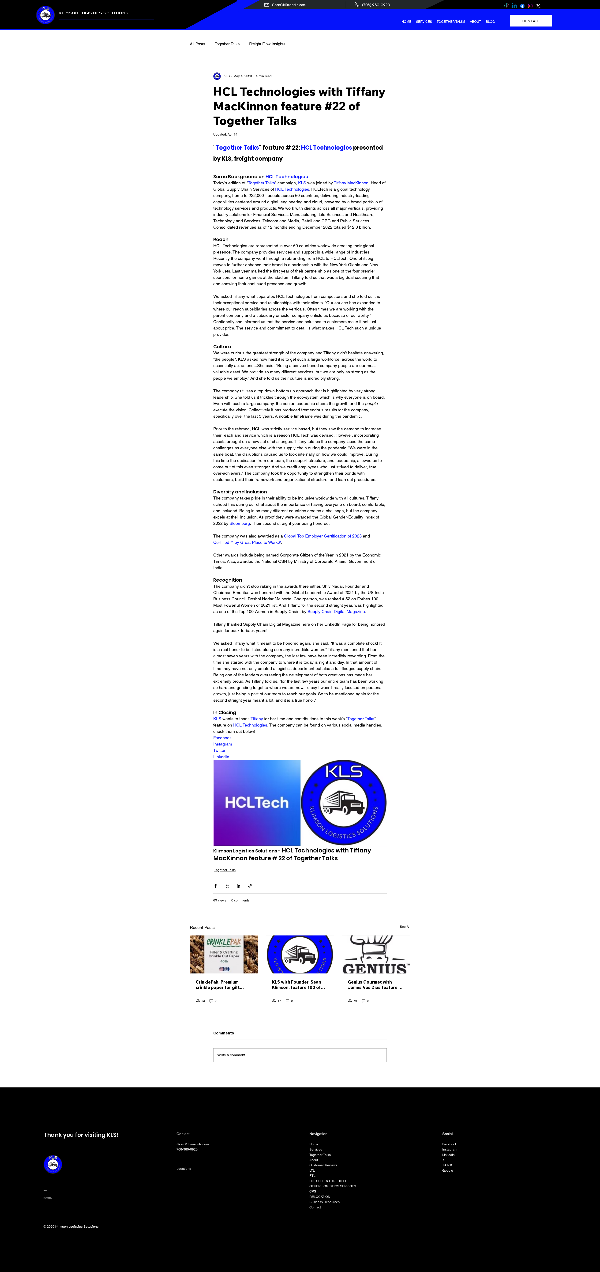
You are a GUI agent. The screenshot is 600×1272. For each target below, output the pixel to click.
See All (405, 926)
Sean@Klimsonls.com (192, 1144)
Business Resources (324, 1202)
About (313, 1160)
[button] (424, 21)
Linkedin (448, 1155)
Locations (183, 1168)
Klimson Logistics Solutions (93, 13)
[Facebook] (522, 6)
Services (315, 1149)
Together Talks (227, 44)
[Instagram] (530, 6)
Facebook (449, 1144)
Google (447, 1170)
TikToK (447, 1165)
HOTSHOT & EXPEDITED (328, 1181)
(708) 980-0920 (376, 4)
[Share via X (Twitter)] (227, 886)
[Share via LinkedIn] (238, 886)
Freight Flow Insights (267, 44)
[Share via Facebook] (215, 886)
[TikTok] (506, 6)
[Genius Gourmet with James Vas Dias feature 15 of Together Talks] (376, 954)
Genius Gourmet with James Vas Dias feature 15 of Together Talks (375, 984)
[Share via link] (250, 886)
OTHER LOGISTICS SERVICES (332, 1186)
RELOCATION (319, 1197)
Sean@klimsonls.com (289, 4)
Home (314, 1144)
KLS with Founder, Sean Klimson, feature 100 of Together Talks (296, 984)
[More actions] (384, 76)
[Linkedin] (514, 6)
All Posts (197, 44)
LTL (312, 1170)
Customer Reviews (323, 1165)
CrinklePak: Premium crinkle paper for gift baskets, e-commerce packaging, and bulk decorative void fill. (218, 984)
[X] (538, 6)
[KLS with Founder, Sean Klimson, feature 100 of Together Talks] (300, 954)
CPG (312, 1191)
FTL (312, 1175)
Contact (315, 1207)
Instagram (449, 1149)
